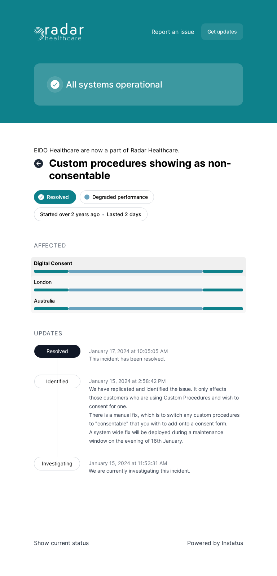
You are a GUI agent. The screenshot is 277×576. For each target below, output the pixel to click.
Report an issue (172, 31)
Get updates (222, 31)
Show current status (61, 542)
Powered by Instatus (215, 542)
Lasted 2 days (124, 214)
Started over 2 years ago (70, 214)
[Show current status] (38, 163)
